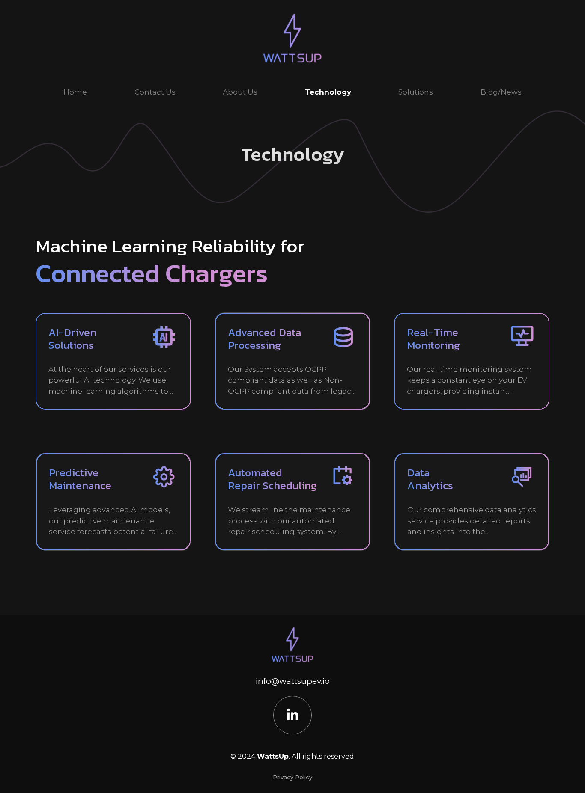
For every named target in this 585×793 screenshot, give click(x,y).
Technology (328, 92)
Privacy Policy (292, 777)
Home (75, 92)
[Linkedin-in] (292, 715)
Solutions (415, 92)
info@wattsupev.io (293, 681)
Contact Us (155, 92)
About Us (240, 92)
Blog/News (501, 92)
